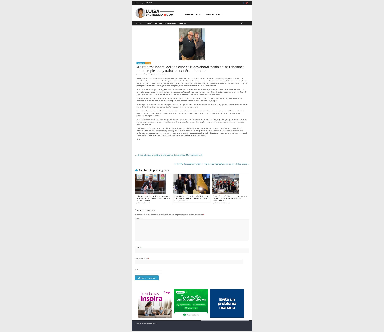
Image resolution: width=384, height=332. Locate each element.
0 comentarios (162, 74)
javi (154, 74)
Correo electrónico (142, 258)
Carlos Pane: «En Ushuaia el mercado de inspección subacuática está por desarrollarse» (230, 198)
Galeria (199, 14)
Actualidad (141, 63)
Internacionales (170, 23)
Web (136, 270)
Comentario (139, 218)
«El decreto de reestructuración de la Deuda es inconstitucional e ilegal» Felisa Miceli (211, 164)
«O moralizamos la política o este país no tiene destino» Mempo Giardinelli (168, 155)
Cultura (182, 23)
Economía (148, 23)
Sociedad (158, 23)
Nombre (138, 247)
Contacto (209, 14)
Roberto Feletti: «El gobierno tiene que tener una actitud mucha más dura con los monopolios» (153, 198)
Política (139, 23)
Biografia (189, 14)
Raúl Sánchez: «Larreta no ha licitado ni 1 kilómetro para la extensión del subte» (191, 197)
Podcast (220, 14)
